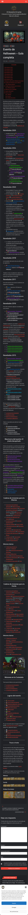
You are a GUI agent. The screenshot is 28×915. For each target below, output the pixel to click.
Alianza (8, 94)
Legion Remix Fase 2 (19, 812)
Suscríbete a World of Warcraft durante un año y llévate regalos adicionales (13, 809)
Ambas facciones (10, 97)
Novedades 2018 (8, 74)
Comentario (4, 826)
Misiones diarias (10, 84)
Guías (13, 46)
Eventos (6, 46)
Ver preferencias (14, 911)
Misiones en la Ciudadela (10, 89)
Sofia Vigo (5, 61)
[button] (26, 887)
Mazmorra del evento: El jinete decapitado (14, 81)
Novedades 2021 (8, 72)
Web (2, 857)
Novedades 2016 (8, 77)
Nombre (3, 845)
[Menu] (2, 1)
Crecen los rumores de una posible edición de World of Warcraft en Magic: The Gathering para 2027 (13, 882)
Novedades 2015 (8, 79)
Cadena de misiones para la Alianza (12, 82)
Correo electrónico (5, 851)
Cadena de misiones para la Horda (12, 86)
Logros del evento (8, 91)
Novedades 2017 (8, 76)
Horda (8, 96)
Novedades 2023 (8, 70)
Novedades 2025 (8, 67)
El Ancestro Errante (14, 12)
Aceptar (14, 903)
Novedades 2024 (8, 69)
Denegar (14, 907)
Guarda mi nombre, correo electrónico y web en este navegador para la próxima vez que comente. (15, 863)
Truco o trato (7, 92)
